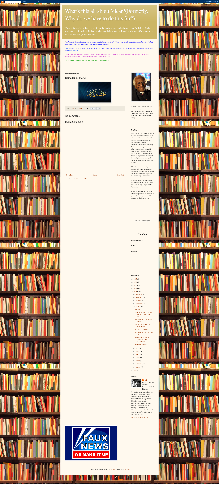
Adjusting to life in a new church (143, 320)
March (138, 361)
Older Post (120, 175)
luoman (113, 469)
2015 (135, 279)
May (137, 354)
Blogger (127, 469)
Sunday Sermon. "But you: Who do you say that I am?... (144, 314)
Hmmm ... (138, 309)
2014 (135, 282)
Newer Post (69, 175)
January (138, 367)
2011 (135, 291)
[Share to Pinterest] (100, 108)
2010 (135, 371)
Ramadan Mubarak (141, 344)
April (137, 357)
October (138, 300)
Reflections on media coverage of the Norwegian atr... (142, 339)
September (139, 303)
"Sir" (146, 380)
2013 (135, 285)
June (137, 351)
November (139, 297)
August (138, 306)
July (137, 348)
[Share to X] (95, 108)
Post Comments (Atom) (81, 179)
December (139, 294)
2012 (135, 288)
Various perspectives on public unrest (142, 325)
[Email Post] (87, 108)
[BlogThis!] (93, 108)
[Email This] (91, 108)
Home (95, 175)
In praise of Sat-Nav (141, 329)
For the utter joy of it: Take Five (144, 333)
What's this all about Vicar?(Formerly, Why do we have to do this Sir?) (106, 14)
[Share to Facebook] (97, 108)
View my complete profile (139, 417)
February (139, 364)
